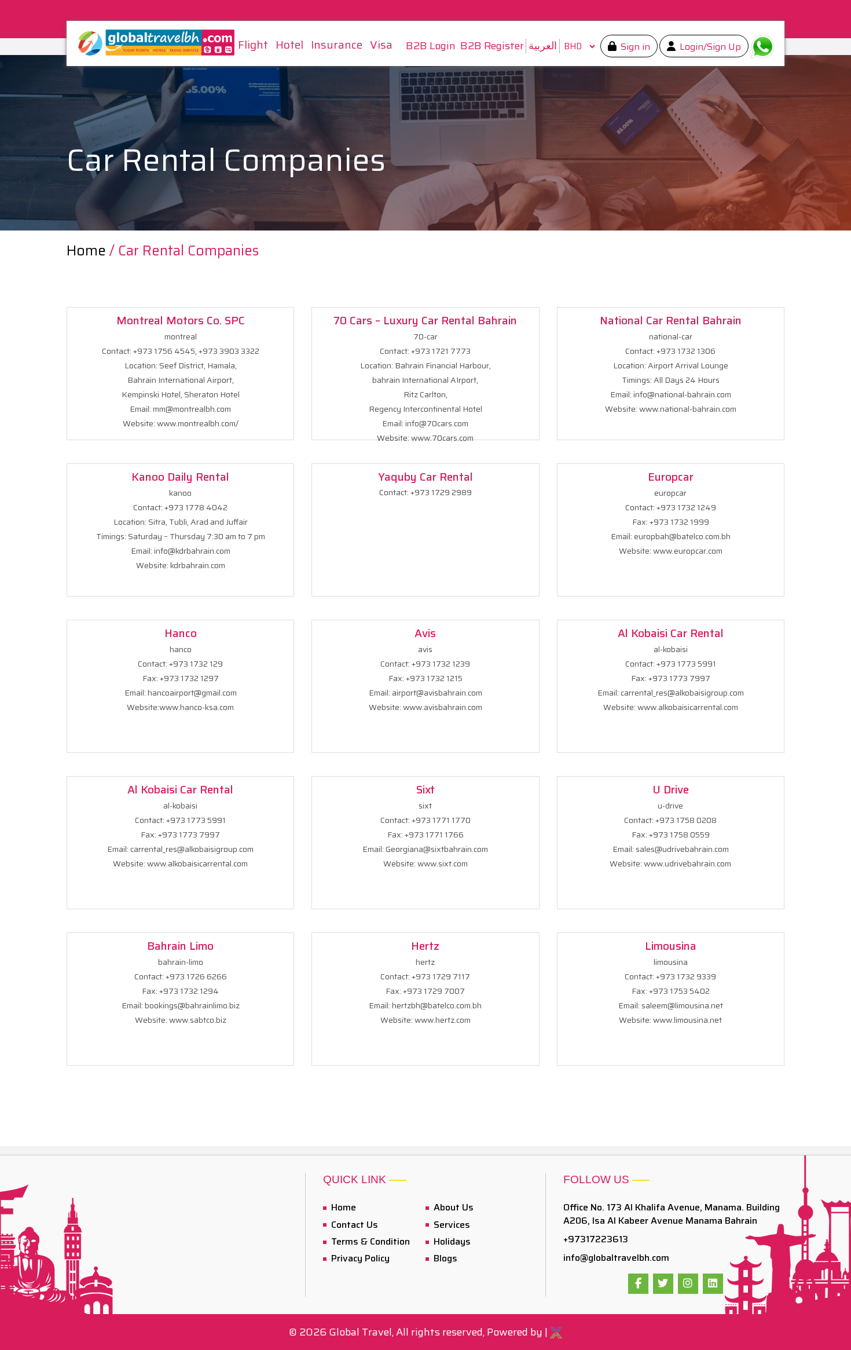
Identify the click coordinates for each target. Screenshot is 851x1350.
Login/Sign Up (709, 46)
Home (88, 251)
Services (450, 1224)
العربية (543, 46)
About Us (452, 1207)
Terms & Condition (369, 1241)
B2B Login (431, 46)
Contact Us (353, 1224)
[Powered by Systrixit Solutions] (556, 1332)
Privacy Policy (359, 1258)
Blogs (444, 1258)
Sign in (634, 46)
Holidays (451, 1241)
